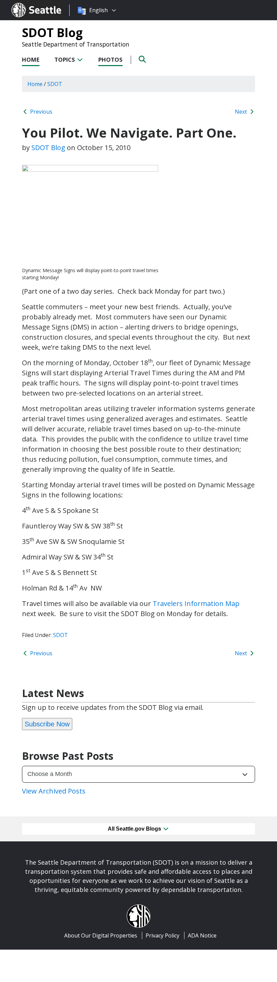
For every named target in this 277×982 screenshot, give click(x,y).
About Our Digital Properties (100, 935)
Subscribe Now (47, 724)
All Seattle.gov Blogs (135, 829)
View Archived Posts (53, 791)
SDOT (60, 635)
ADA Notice (202, 935)
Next (241, 111)
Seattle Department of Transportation (75, 44)
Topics (65, 59)
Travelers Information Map (196, 603)
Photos (110, 59)
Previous (40, 111)
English (98, 10)
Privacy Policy (162, 935)
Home (31, 59)
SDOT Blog (52, 32)
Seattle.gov (26, 3)
